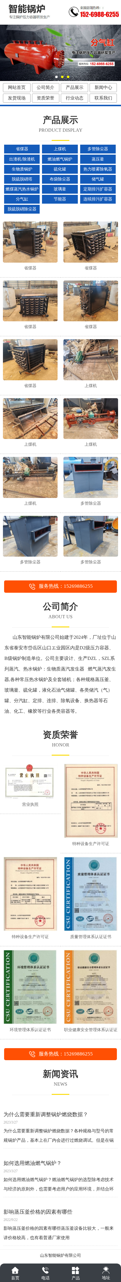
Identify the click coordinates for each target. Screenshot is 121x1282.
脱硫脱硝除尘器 (22, 209)
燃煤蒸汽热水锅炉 (22, 189)
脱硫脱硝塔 (22, 179)
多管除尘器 (98, 149)
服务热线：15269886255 (66, 586)
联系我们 (103, 98)
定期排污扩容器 (97, 189)
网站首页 (17, 87)
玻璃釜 (60, 189)
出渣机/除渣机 (22, 159)
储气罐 (98, 179)
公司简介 (45, 87)
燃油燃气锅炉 (60, 159)
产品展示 (74, 87)
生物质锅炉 (22, 169)
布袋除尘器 (60, 179)
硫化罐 (60, 169)
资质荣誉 (45, 98)
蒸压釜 (98, 159)
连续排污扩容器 (97, 199)
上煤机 (60, 149)
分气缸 (22, 199)
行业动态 (74, 98)
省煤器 (22, 149)
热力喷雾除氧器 (97, 169)
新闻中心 (103, 87)
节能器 (60, 199)
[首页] (15, 1270)
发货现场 (17, 98)
